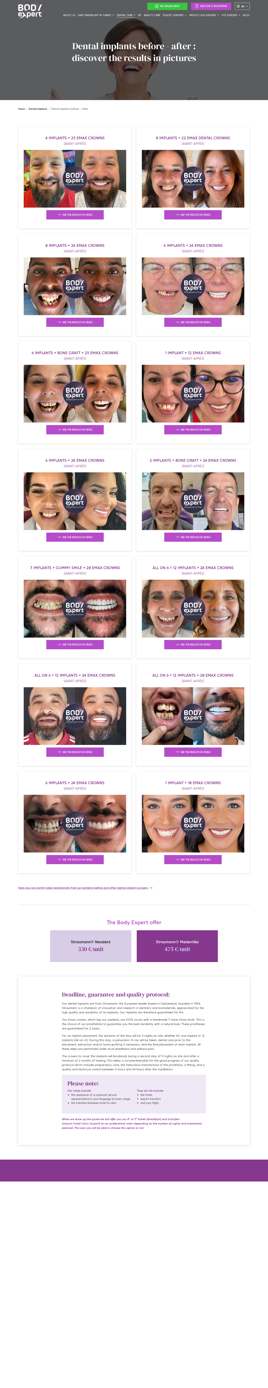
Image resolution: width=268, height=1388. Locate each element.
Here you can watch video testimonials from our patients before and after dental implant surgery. (83, 888)
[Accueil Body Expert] (30, 11)
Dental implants (38, 109)
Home (21, 109)
